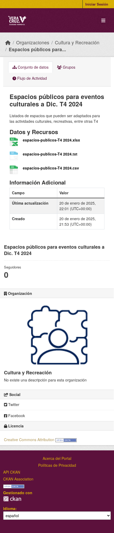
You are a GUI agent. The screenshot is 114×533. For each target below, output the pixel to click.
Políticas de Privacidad (57, 465)
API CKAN (11, 472)
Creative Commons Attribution (29, 439)
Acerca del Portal (57, 458)
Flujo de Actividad (31, 78)
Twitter (13, 404)
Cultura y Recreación (77, 42)
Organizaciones (32, 42)
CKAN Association (18, 479)
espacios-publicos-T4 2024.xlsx (51, 140)
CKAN (12, 499)
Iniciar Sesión (96, 4)
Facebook (16, 415)
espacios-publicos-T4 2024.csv (51, 168)
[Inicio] (8, 42)
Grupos (68, 67)
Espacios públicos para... (37, 49)
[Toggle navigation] (103, 20)
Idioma (9, 508)
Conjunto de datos (33, 67)
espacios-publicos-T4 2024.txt (50, 154)
